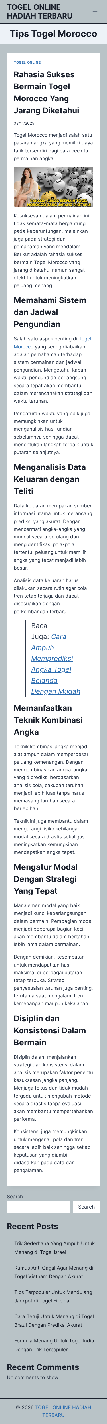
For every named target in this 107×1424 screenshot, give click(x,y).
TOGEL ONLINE (27, 62)
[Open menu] (95, 11)
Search (15, 1196)
